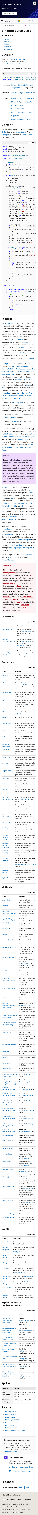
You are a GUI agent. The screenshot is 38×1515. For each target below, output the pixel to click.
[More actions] (34, 25)
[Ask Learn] (25, 25)
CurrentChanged (8, 560)
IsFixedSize (6, 750)
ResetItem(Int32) (7, 1200)
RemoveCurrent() (7, 1148)
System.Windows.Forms (18, 59)
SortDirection (6, 822)
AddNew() (26, 685)
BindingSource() (7, 629)
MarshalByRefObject (25, 85)
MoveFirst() (6, 1052)
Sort (28, 385)
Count (4, 700)
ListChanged (25, 799)
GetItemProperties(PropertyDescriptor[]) (8, 1005)
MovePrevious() (7, 1069)
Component (15, 88)
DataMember (23, 347)
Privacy (13, 1507)
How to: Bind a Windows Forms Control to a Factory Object (17, 447)
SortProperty (6, 828)
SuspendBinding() (8, 1217)
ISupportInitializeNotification (22, 112)
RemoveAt (7, 597)
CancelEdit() (6, 928)
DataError (29, 1101)
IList (32, 98)
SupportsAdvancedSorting (5, 837)
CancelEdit (5, 506)
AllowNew (5, 683)
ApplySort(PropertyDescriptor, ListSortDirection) (8, 921)
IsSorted (5, 763)
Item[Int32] (6, 778)
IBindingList (15, 102)
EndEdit (29, 503)
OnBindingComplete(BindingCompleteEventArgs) (9, 1082)
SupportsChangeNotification (6, 845)
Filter (3, 388)
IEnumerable (25, 98)
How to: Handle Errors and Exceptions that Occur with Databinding (18, 371)
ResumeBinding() (8, 1214)
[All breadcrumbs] (3, 25)
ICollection (15, 98)
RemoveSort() (6, 1162)
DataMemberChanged (26, 1110)
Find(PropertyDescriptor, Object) (25, 864)
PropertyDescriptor (27, 828)
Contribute (5, 1507)
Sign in (34, 21)
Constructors (7, 47)
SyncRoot (5, 878)
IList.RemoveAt (27, 597)
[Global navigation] (2, 21)
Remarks (6, 44)
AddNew (22, 506)
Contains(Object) (7, 940)
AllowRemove (6, 692)
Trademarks (5, 1512)
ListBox (4, 132)
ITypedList (15, 116)
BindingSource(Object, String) (7, 653)
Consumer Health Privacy (10, 1509)
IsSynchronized (7, 771)
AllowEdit (5, 675)
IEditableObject (11, 1428)
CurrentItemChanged (15, 517)
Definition (6, 39)
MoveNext (18, 380)
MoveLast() (5, 1057)
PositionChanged (24, 1131)
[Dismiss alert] (34, 3)
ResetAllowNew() (7, 1169)
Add (12, 415)
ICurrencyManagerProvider (21, 119)
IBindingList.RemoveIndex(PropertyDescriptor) (9, 1330)
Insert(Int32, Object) (9, 1044)
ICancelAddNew (17, 105)
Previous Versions (18, 1504)
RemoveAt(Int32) (7, 1141)
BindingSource (21, 132)
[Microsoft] (19, 21)
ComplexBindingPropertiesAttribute (23, 93)
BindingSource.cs (13, 64)
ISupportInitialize (17, 109)
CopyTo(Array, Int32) (8, 947)
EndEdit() (5, 971)
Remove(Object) (7, 1135)
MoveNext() (6, 1063)
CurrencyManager (12, 1420)
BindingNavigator (8, 534)
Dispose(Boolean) (8, 957)
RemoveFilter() (7, 1154)
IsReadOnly (6, 757)
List (12, 498)
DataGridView (10, 1417)
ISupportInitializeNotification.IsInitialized (8, 1374)
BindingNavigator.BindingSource (22, 548)
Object (13, 85)
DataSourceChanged (9, 519)
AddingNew (30, 1074)
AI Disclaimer (6, 1504)
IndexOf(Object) (7, 1032)
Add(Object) (6, 900)
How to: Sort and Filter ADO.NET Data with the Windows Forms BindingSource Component (17, 395)
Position (5, 789)
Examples (6, 42)
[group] (19, 78)
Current (30, 493)
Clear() (4, 934)
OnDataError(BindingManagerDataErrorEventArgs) (9, 1103)
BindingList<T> (28, 135)
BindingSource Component (15, 1430)
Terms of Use (26, 1509)
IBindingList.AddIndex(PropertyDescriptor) (7, 1320)
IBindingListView (27, 102)
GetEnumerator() (7, 998)
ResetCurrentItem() (8, 1186)
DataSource (26, 342)
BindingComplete (25, 1082)
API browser (11, 25)
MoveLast (26, 380)
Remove (5, 382)
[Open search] (29, 21)
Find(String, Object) (8, 988)
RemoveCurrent (19, 503)
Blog (27, 1504)
